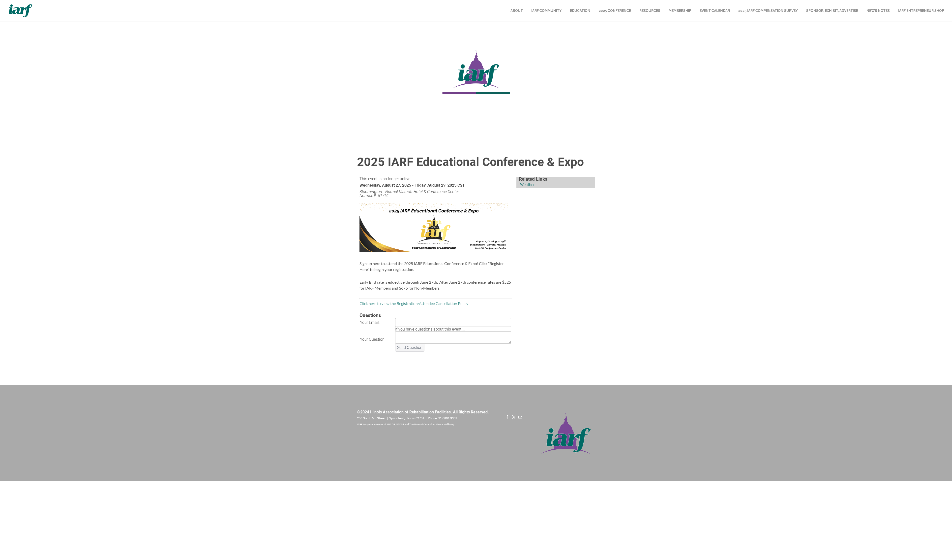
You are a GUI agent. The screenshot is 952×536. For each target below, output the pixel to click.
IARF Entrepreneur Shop (921, 11)
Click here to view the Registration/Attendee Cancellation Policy (413, 303)
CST (461, 185)
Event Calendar (715, 11)
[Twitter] (514, 417)
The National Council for (422, 424)
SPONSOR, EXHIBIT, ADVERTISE (832, 11)
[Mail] (520, 417)
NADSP (400, 424)
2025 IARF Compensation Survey (768, 11)
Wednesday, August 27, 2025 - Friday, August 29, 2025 (407, 185)
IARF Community (546, 11)
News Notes (878, 11)
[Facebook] (507, 417)
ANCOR (391, 424)
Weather (527, 184)
